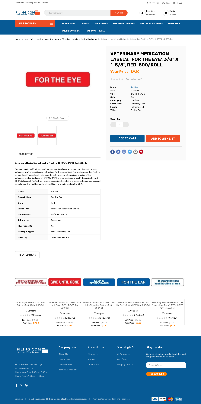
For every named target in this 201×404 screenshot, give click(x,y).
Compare (31, 311)
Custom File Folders (151, 23)
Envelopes (174, 23)
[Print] (124, 152)
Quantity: (115, 119)
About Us (63, 354)
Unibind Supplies (71, 31)
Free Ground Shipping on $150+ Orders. (31, 3)
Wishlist (91, 359)
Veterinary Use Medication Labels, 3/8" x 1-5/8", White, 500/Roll (30, 303)
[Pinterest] (141, 152)
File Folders (68, 23)
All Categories (123, 354)
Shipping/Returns (125, 364)
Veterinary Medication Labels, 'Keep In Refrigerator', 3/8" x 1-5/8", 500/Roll (99, 305)
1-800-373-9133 (152, 3)
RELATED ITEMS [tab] (27, 255)
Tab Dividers (101, 23)
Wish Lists (166, 3)
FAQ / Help (122, 359)
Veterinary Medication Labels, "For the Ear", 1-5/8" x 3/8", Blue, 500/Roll (133, 303)
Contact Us (64, 359)
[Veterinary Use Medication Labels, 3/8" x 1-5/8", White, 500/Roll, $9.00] (31, 282)
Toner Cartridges (95, 31)
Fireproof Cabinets (124, 23)
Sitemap (19, 399)
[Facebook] (112, 152)
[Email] (118, 152)
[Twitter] (130, 152)
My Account (93, 354)
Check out (177, 3)
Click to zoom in (59, 118)
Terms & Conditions (68, 370)
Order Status (94, 364)
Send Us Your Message (31, 364)
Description (26, 154)
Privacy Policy (65, 364)
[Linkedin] (135, 152)
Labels (85, 23)
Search (119, 13)
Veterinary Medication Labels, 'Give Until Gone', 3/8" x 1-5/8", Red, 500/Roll (65, 305)
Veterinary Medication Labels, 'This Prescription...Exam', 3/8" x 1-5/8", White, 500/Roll (167, 305)
